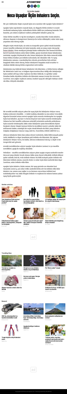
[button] (3, 2)
